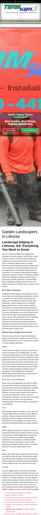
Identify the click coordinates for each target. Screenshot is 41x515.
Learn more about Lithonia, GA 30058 (18, 493)
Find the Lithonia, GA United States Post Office (21, 497)
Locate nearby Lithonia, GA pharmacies (19, 500)
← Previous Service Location (12, 514)
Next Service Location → (30, 514)
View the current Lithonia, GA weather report (21, 502)
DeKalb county (28, 509)
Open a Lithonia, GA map (14, 495)
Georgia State (10, 511)
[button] (20, 17)
